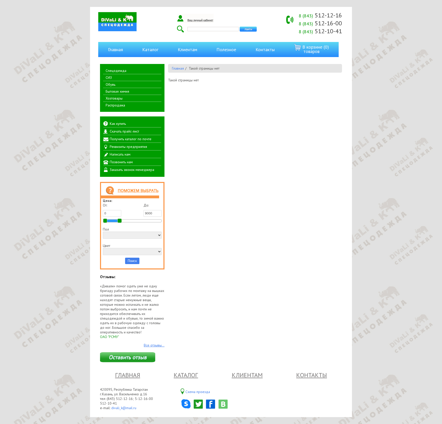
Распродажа (115, 105)
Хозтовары (114, 98)
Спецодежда (116, 70)
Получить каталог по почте (130, 139)
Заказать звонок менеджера (132, 169)
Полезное (226, 49)
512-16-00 (320, 23)
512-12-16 (320, 15)
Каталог (150, 49)
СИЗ (109, 77)
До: (146, 205)
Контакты (265, 49)
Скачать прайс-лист (124, 131)
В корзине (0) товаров (315, 49)
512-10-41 (320, 31)
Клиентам (187, 49)
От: (105, 205)
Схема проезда (197, 391)
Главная (115, 49)
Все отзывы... (154, 345)
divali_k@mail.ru (123, 408)
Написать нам (120, 154)
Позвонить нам (121, 162)
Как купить (118, 123)
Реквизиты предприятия (128, 146)
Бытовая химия (117, 91)
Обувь (110, 84)
